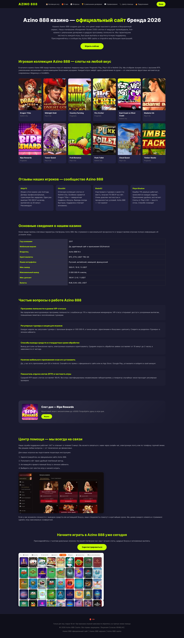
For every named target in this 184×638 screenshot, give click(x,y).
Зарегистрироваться (92, 547)
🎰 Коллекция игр (52, 4)
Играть (46, 416)
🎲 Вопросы (74, 4)
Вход (161, 4)
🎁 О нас (65, 4)
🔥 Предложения (141, 4)
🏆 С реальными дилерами (92, 4)
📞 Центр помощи (126, 4)
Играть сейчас (92, 46)
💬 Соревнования (110, 4)
